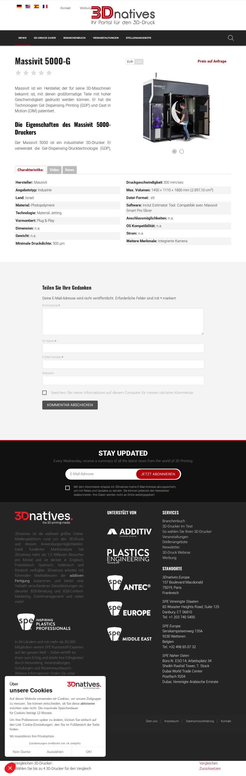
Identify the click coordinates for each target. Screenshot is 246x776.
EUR (130, 61)
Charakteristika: (30, 170)
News (22, 37)
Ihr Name (49, 341)
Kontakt (66, 8)
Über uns (151, 721)
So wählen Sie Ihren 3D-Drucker (187, 532)
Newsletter (171, 547)
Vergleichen (208, 763)
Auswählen (55, 752)
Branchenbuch (74, 37)
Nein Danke (22, 752)
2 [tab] (181, 151)
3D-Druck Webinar (176, 553)
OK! (89, 752)
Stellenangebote (138, 37)
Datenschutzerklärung (200, 721)
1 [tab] (174, 151)
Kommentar (51, 305)
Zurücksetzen (210, 769)
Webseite (48, 373)
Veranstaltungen (106, 37)
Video (54, 170)
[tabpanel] (178, 108)
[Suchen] (231, 38)
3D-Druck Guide (45, 37)
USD (139, 61)
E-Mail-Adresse (52, 357)
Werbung (86, 8)
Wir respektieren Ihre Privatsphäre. (32, 736)
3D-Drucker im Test (177, 526)
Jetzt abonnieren (158, 474)
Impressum (171, 721)
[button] (10, 768)
